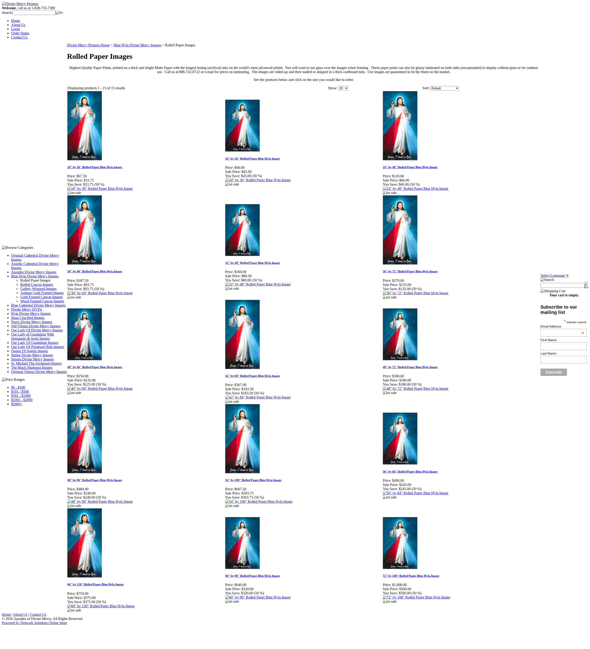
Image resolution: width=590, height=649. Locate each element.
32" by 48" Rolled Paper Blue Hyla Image (252, 263)
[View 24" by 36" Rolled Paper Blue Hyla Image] (258, 180)
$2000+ (16, 404)
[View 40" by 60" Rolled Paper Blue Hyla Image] (100, 388)
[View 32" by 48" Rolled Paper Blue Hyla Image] (258, 284)
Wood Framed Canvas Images (42, 301)
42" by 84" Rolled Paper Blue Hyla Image (252, 376)
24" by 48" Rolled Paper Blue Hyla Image (410, 167)
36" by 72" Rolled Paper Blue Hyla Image (410, 271)
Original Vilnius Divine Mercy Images (39, 372)
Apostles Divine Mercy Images (33, 272)
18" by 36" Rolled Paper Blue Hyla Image (94, 167)
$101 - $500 (20, 391)
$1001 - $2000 (21, 400)
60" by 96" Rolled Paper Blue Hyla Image (252, 576)
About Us (18, 25)
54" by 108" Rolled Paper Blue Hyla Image (253, 480)
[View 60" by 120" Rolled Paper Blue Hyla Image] (101, 606)
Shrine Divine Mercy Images (32, 355)
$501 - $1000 (21, 396)
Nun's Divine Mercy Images (31, 322)
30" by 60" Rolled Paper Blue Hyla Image (94, 271)
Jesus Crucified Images (27, 318)
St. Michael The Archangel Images (36, 363)
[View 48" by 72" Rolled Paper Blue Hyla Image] (415, 388)
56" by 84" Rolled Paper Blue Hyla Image (410, 471)
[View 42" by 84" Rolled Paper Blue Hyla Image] (258, 397)
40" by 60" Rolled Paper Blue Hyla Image (94, 367)
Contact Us (19, 37)
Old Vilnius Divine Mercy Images (35, 326)
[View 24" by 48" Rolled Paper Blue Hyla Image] (415, 189)
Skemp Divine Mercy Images (32, 359)
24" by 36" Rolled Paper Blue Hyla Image (252, 158)
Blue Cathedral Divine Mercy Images (38, 305)
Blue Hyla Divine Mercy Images (35, 276)
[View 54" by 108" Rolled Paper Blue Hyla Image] (258, 501)
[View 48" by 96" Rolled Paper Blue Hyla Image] (100, 501)
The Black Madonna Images (31, 367)
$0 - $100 (18, 387)
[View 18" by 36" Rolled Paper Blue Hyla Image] (100, 189)
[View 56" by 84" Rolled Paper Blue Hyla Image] (415, 493)
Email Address (562, 326)
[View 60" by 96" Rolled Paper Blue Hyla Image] (258, 597)
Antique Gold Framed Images (42, 293)
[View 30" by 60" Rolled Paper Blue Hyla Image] (100, 293)
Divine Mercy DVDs (26, 309)
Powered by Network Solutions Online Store (34, 623)
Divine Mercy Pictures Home (88, 45)
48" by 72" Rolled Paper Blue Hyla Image (410, 367)
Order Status (20, 33)
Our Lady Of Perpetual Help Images (37, 347)
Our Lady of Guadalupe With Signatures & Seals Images (32, 336)
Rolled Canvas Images (36, 284)
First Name (548, 340)
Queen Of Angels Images (29, 351)
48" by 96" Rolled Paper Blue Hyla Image (94, 480)
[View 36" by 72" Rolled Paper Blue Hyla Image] (415, 293)
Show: (332, 88)
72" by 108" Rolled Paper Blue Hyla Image (411, 576)
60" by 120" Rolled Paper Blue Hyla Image (95, 584)
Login (15, 29)
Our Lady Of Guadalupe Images (34, 343)
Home (15, 21)
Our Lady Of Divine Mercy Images (37, 330)
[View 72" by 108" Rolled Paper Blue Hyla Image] (416, 597)
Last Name (548, 353)
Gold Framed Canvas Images (41, 297)
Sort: (425, 88)
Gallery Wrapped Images (38, 289)
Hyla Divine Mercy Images (31, 314)
